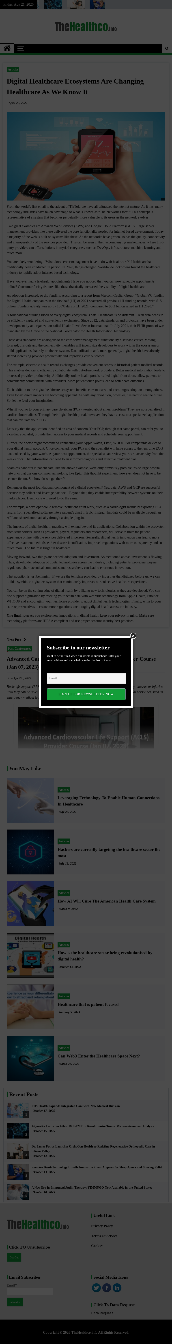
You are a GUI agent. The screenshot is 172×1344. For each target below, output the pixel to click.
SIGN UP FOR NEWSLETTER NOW (86, 694)
